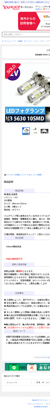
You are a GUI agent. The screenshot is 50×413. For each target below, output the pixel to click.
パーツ (36, 41)
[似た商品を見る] (8, 120)
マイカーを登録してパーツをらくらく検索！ (25, 175)
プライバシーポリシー (35, 404)
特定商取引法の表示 (41, 407)
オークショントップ (9, 41)
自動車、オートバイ (25, 41)
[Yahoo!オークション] (18, 6)
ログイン (39, 9)
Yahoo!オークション (40, 400)
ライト (42, 41)
